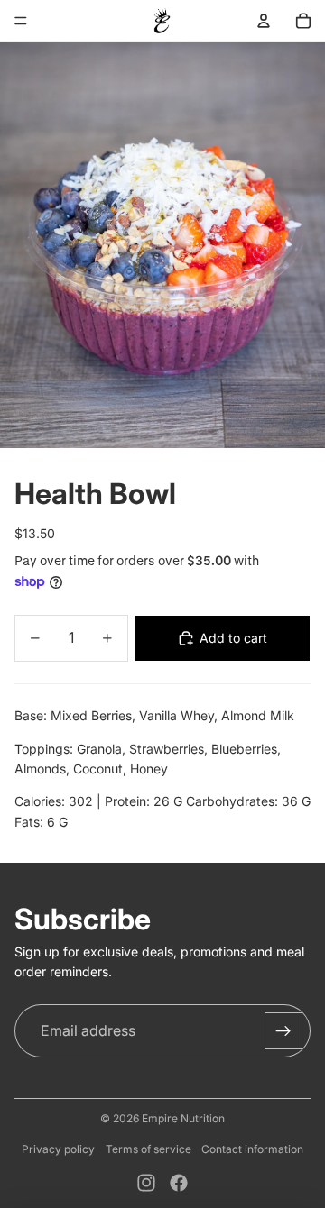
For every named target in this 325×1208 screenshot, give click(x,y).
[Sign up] (283, 1031)
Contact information (252, 1149)
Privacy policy (58, 1149)
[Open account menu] (263, 21)
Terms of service (148, 1149)
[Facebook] (179, 1183)
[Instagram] (146, 1183)
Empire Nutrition (183, 1118)
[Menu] (21, 20)
